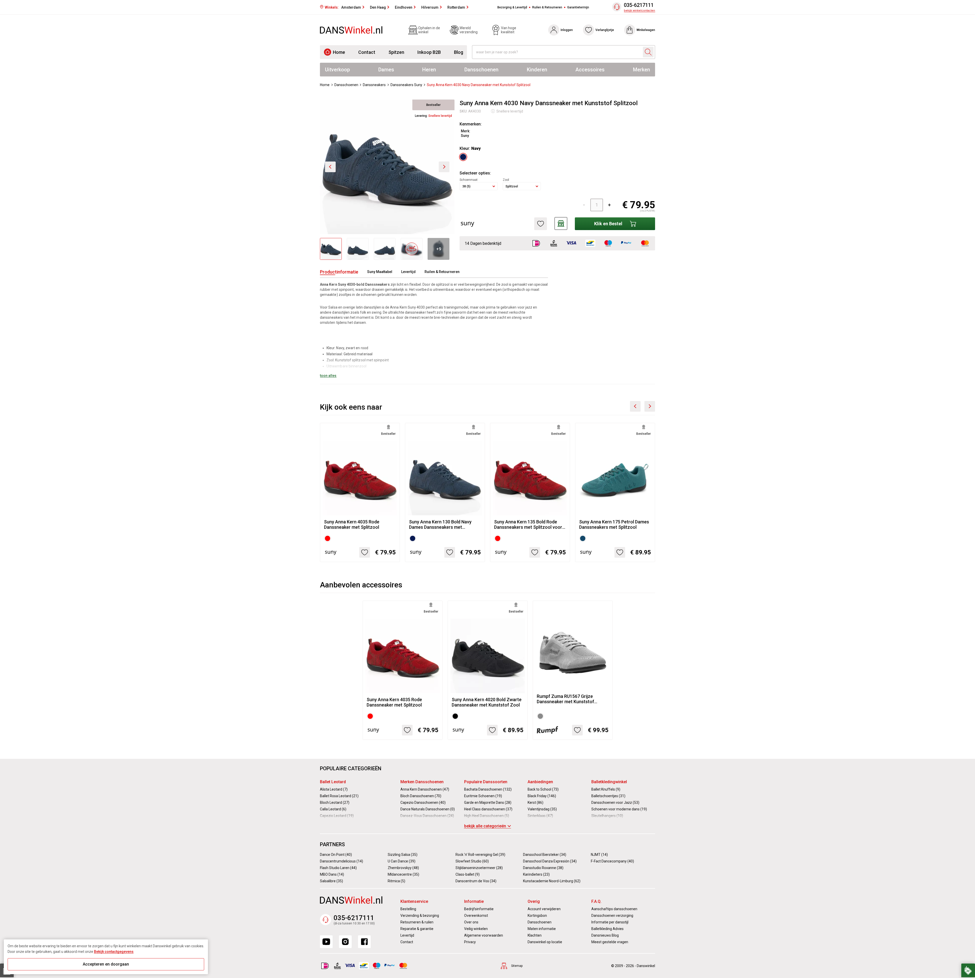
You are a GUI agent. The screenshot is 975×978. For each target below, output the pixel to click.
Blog (458, 52)
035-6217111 (639, 5)
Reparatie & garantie (416, 929)
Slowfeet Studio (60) (472, 861)
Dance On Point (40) (336, 855)
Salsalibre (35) (331, 881)
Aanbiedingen (540, 781)
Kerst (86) (535, 802)
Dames (386, 70)
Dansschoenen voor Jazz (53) (615, 802)
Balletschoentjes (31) (608, 796)
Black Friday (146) (542, 796)
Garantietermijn (578, 7)
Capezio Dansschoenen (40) (423, 802)
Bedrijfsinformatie (479, 909)
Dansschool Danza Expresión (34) (550, 861)
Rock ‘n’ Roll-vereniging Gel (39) (480, 855)
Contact (366, 52)
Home (339, 52)
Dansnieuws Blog (605, 935)
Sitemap (517, 966)
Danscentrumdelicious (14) (341, 861)
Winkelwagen (646, 30)
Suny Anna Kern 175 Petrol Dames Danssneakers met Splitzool (614, 524)
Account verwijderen (544, 909)
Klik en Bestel (608, 223)
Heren (429, 70)
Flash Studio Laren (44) (338, 868)
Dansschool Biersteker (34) (544, 855)
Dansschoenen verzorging (612, 915)
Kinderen (537, 70)
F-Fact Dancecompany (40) (612, 861)
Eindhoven (403, 7)
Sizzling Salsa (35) (402, 855)
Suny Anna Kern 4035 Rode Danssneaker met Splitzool (351, 524)
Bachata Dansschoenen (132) (488, 789)
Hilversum (429, 7)
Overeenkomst (476, 915)
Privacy (470, 942)
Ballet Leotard (333, 781)
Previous (635, 406)
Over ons (471, 922)
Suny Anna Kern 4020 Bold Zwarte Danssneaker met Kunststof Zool (487, 702)
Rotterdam (456, 7)
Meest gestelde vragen (609, 942)
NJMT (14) (599, 855)
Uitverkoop (337, 70)
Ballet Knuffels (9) (605, 789)
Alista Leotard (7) (334, 789)
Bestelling (408, 909)
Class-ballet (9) (468, 874)
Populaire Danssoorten (485, 781)
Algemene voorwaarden (483, 935)
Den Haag (378, 7)
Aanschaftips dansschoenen (614, 909)
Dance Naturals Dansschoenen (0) (427, 809)
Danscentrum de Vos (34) (476, 881)
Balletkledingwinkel (609, 781)
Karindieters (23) (536, 874)
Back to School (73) (543, 789)
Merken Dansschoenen (422, 781)
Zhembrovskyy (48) (403, 868)
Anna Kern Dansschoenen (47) (424, 789)
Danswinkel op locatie (545, 942)
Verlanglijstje (604, 30)
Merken (641, 70)
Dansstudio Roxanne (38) (543, 868)
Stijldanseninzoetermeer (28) (479, 868)
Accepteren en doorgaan (106, 964)
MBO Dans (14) (332, 874)
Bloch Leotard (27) (334, 802)
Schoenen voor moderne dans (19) (619, 809)
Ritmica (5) (396, 881)
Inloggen (567, 30)
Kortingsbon (537, 915)
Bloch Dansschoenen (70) (420, 796)
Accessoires (590, 70)
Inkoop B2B (429, 52)
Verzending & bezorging (419, 915)
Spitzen (396, 52)
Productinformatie (339, 272)
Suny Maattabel (379, 272)
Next (649, 406)
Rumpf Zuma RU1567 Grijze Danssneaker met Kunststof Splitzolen (565, 699)
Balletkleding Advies (607, 929)
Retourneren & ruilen (416, 922)
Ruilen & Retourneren (547, 7)
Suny (465, 136)
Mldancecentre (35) (403, 874)
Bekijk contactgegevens (114, 952)
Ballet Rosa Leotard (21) (339, 796)
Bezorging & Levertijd (512, 7)
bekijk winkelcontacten (639, 10)
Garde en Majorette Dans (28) (487, 802)
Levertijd (408, 272)
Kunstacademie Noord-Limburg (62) (551, 881)
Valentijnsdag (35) (542, 809)
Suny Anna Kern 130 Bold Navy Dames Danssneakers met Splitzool (440, 524)
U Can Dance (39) (401, 861)
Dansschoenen (481, 70)
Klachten (535, 935)
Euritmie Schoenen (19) (483, 796)
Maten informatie (542, 929)
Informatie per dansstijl (609, 922)
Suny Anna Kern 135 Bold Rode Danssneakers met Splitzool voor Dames (528, 524)
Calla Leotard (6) (333, 809)
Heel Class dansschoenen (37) (488, 809)
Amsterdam (351, 7)
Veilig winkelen (476, 929)
